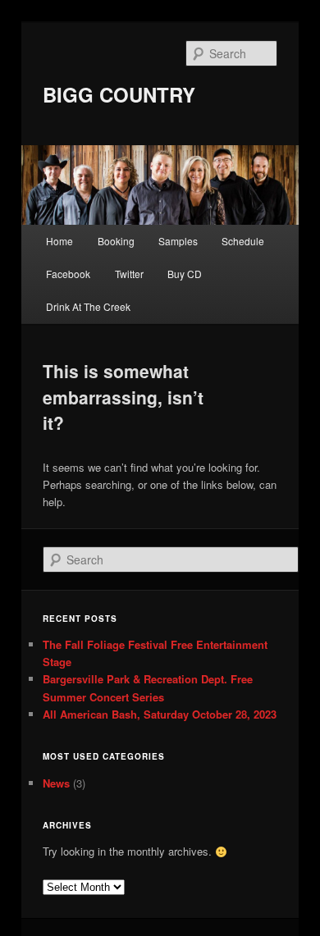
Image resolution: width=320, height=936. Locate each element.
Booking (116, 241)
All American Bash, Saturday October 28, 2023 (160, 714)
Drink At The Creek (88, 306)
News (56, 783)
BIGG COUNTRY (119, 94)
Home (59, 241)
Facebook (68, 274)
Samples (178, 241)
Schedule (243, 241)
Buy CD (184, 274)
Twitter (129, 274)
